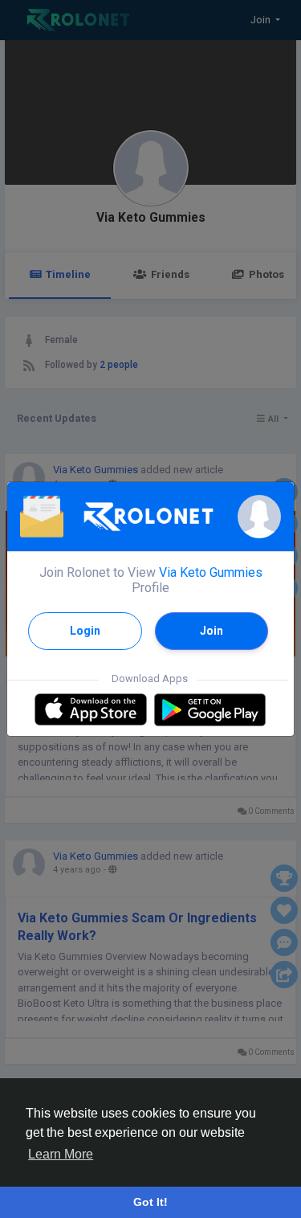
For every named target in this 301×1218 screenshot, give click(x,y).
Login (85, 630)
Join (211, 630)
